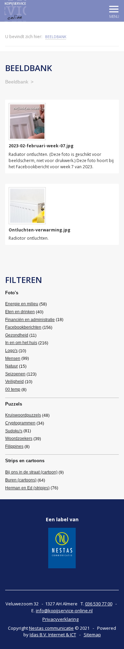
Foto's (11, 292)
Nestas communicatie (51, 628)
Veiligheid (14, 381)
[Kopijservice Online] (31, 11)
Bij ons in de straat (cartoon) (31, 472)
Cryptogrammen (20, 423)
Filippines (14, 446)
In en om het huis (21, 342)
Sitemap (92, 634)
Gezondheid (16, 335)
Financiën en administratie (30, 319)
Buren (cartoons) (21, 480)
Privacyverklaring (60, 619)
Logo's (11, 350)
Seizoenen (15, 374)
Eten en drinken (20, 311)
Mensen (12, 358)
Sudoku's (13, 431)
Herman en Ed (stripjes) (27, 488)
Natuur (11, 366)
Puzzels (13, 404)
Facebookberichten (23, 327)
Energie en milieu (21, 303)
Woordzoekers (18, 438)
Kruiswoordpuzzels (23, 415)
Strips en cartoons (24, 460)
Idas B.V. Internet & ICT (53, 634)
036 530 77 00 (98, 604)
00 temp (12, 389)
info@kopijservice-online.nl (64, 610)
